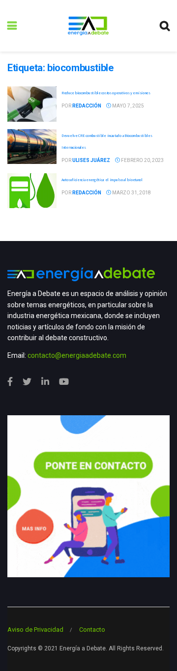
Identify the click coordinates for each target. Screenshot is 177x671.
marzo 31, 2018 (131, 192)
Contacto (92, 629)
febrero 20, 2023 (142, 160)
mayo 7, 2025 (127, 105)
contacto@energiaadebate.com (77, 355)
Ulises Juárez (91, 160)
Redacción (86, 105)
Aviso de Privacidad (35, 629)
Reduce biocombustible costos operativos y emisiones (105, 92)
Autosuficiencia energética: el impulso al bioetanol (102, 179)
